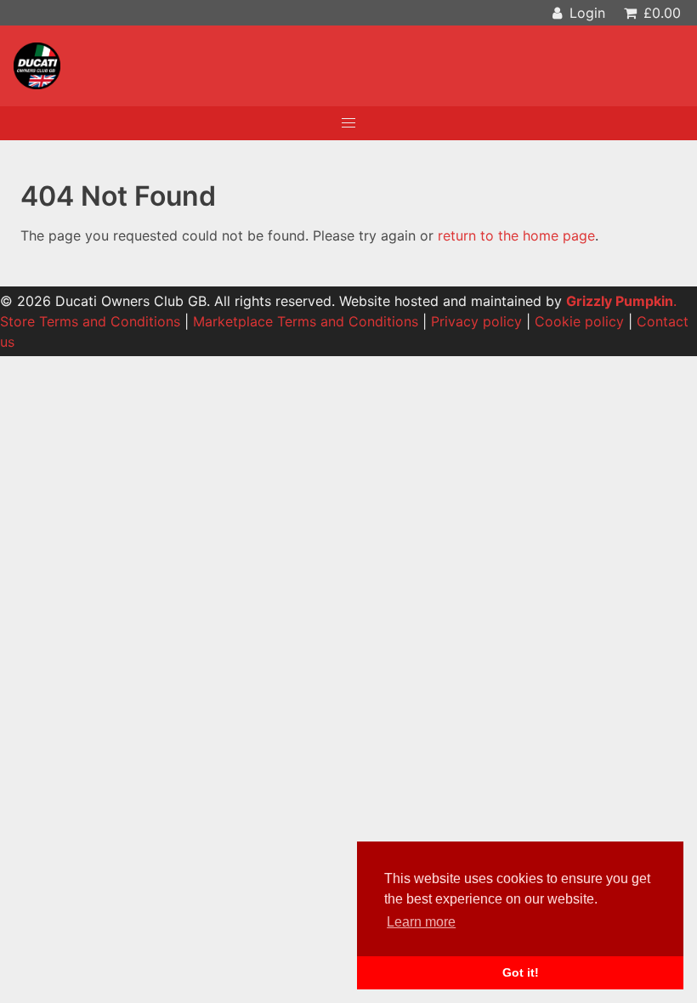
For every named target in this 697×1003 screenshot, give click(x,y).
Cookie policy (579, 321)
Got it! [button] (520, 972)
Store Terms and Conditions (90, 321)
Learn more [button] (421, 922)
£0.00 (660, 12)
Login (585, 12)
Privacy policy (476, 321)
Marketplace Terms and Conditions (305, 321)
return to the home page (516, 235)
